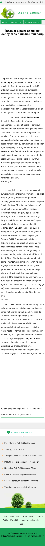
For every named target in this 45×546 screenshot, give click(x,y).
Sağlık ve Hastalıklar (15, 2)
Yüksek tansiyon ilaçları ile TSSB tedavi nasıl (21, 408)
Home (4, 22)
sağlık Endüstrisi (11, 516)
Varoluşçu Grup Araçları (14, 449)
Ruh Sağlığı (33, 2)
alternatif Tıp (16, 22)
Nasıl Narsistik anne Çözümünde (16, 414)
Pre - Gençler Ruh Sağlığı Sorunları (20, 443)
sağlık (22, 524)
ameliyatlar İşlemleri (31, 520)
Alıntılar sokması (32, 22)
